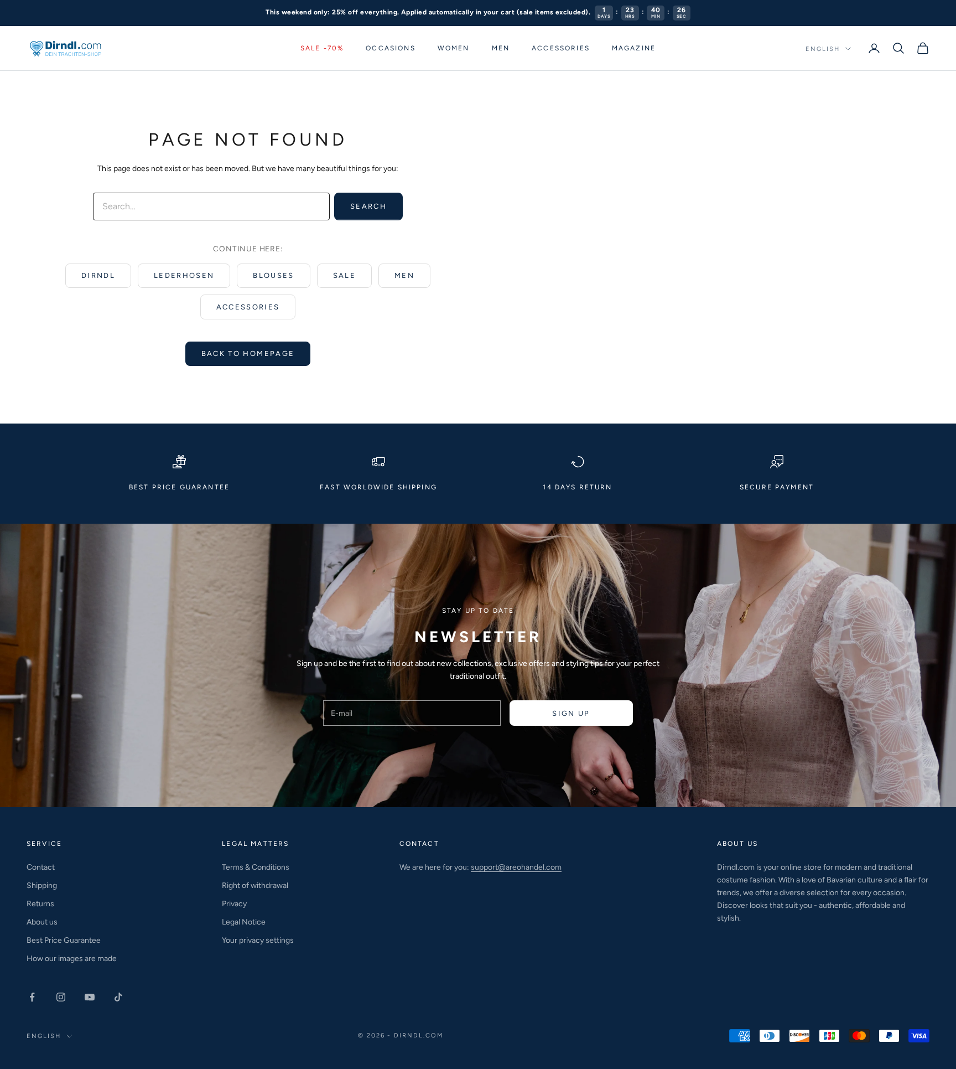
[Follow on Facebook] (32, 997)
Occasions (390, 48)
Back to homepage (247, 353)
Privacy (234, 903)
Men (501, 48)
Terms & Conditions (255, 867)
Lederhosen (184, 275)
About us (42, 922)
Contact (41, 867)
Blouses (273, 275)
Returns (40, 903)
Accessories (561, 48)
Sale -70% (322, 48)
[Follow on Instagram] (60, 997)
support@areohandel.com (516, 867)
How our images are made (72, 958)
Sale (344, 275)
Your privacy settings (258, 940)
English (823, 48)
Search (368, 206)
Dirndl (98, 275)
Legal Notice (244, 922)
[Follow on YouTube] (89, 997)
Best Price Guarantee (64, 940)
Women (454, 48)
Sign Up (571, 713)
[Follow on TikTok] (118, 997)
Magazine (634, 48)
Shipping (42, 885)
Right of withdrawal (255, 885)
